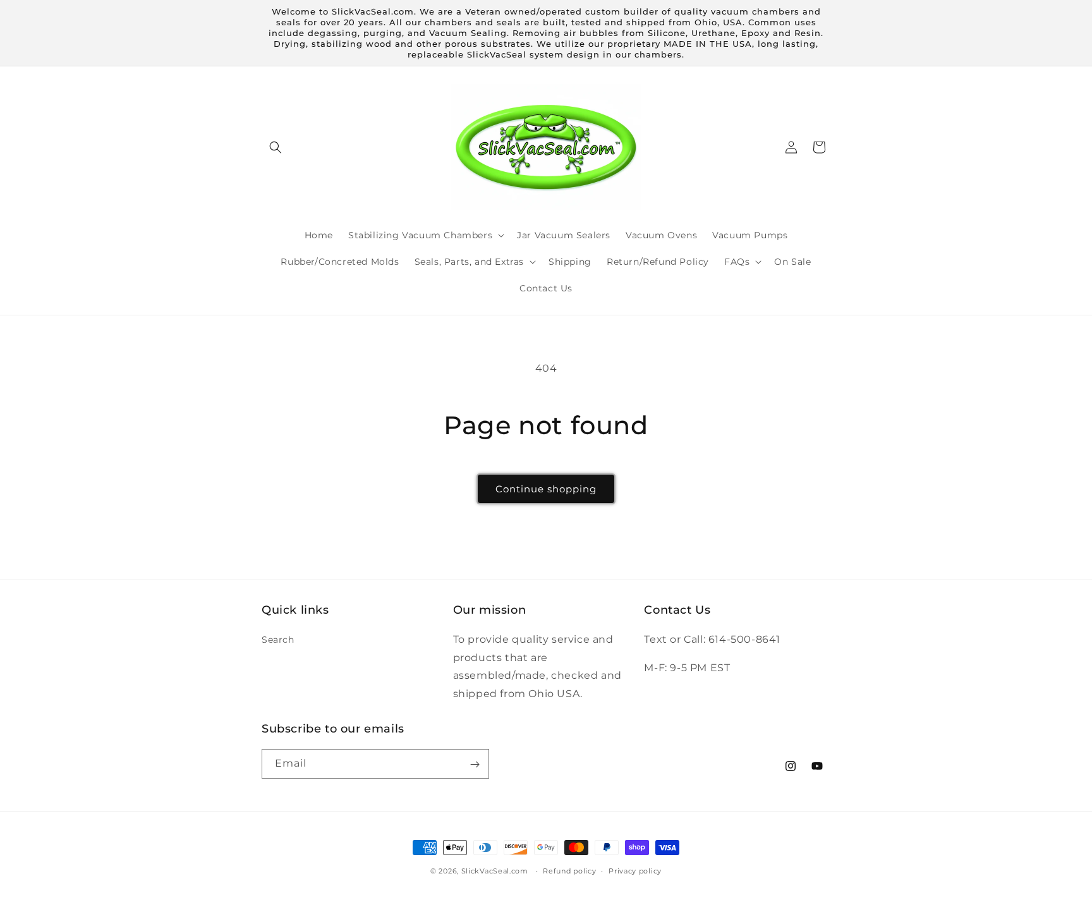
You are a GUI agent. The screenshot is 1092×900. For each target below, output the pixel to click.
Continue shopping (546, 489)
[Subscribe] (474, 764)
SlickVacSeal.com (494, 871)
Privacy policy (635, 870)
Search (278, 639)
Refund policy (569, 870)
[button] (275, 147)
